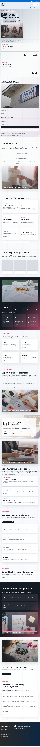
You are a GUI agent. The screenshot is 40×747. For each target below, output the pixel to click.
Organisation (4, 241)
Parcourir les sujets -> (20, 127)
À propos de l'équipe (5, 732)
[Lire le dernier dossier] (20, 96)
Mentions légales (4, 736)
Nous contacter (4, 729)
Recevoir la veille (6, 674)
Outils (22, 241)
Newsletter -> (20, 130)
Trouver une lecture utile (7, 521)
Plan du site (27, 241)
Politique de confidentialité (6, 734)
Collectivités (16, 241)
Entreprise (11, 241)
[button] (34, 4)
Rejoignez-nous (35, 1)
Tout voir (34, 726)
